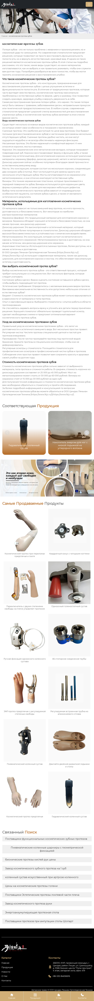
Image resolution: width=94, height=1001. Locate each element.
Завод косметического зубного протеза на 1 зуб (35, 868)
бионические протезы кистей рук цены (30, 859)
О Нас (58, 996)
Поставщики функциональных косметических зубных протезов (46, 838)
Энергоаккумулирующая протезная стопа (32, 912)
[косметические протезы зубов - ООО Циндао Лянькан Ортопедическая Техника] (8, 4)
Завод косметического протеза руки (28, 903)
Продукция (35, 996)
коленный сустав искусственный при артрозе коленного (41, 877)
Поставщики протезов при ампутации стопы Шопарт (39, 921)
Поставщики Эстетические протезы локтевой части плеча (42, 894)
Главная (4, 36)
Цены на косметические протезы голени (31, 885)
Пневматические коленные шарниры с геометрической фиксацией (47, 849)
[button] (86, 432)
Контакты (82, 996)
